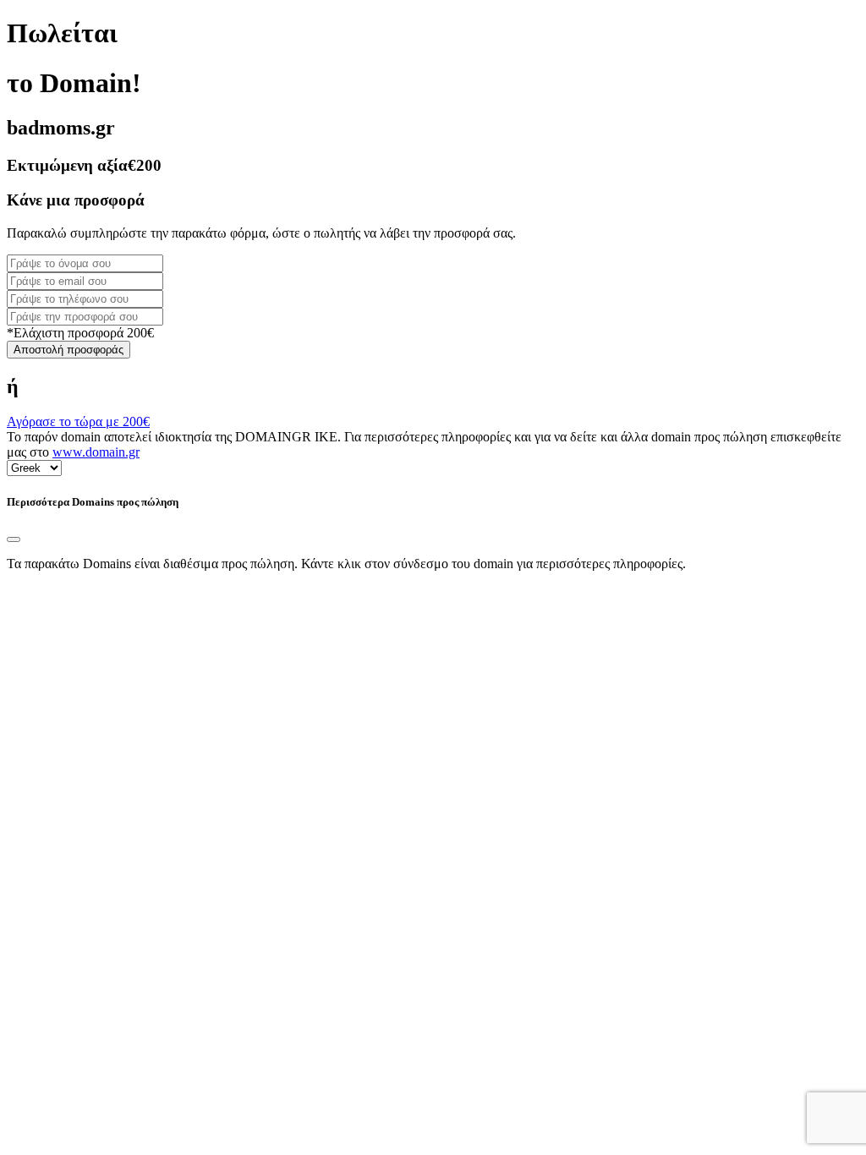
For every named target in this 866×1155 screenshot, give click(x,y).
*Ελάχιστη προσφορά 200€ (80, 333)
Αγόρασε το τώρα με (78, 421)
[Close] (13, 539)
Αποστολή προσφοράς (68, 349)
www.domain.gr (96, 452)
